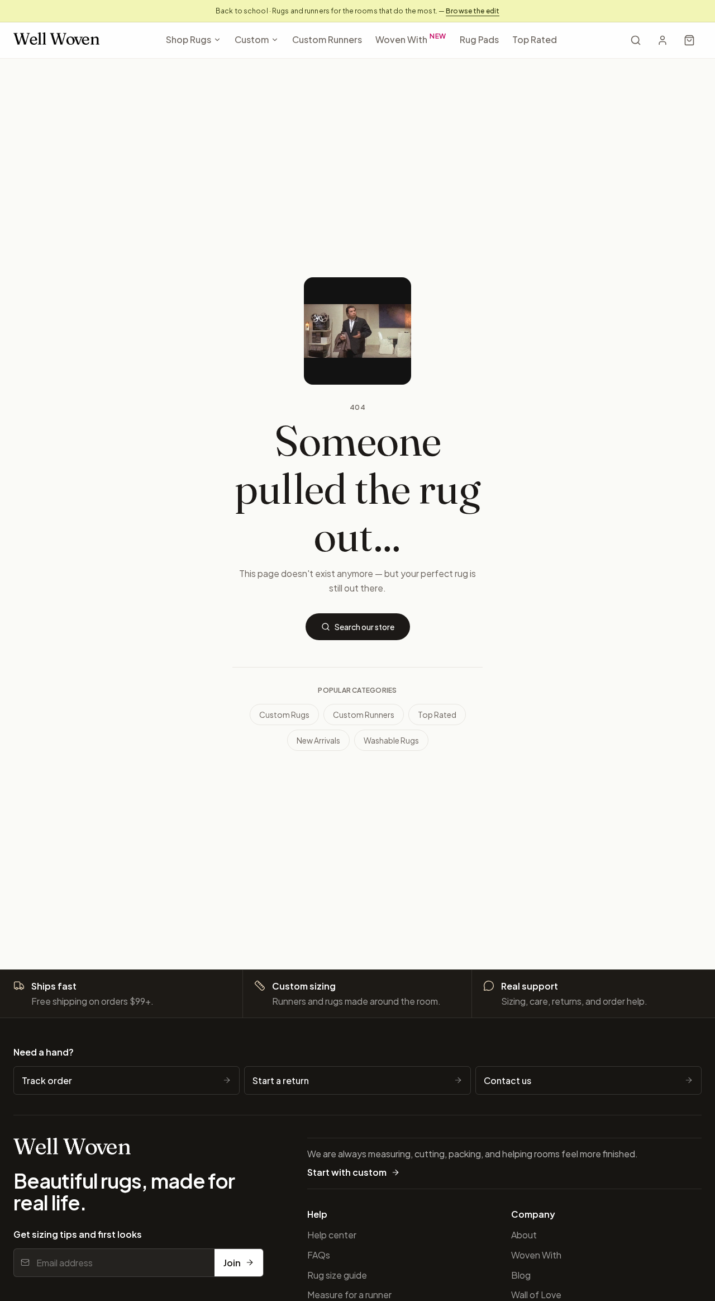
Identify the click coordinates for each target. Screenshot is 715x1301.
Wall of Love (536, 1294)
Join (232, 1263)
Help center (331, 1235)
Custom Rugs (284, 714)
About (524, 1235)
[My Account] (662, 40)
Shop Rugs (188, 39)
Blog (521, 1275)
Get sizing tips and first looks (77, 1234)
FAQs (318, 1255)
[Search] (635, 40)
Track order (47, 1080)
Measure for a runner (349, 1294)
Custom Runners (327, 39)
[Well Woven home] (56, 40)
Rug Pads (479, 39)
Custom (252, 39)
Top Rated (534, 39)
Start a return (280, 1080)
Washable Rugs (391, 740)
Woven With (411, 38)
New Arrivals (318, 740)
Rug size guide (337, 1275)
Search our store (364, 627)
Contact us (507, 1080)
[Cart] (689, 40)
